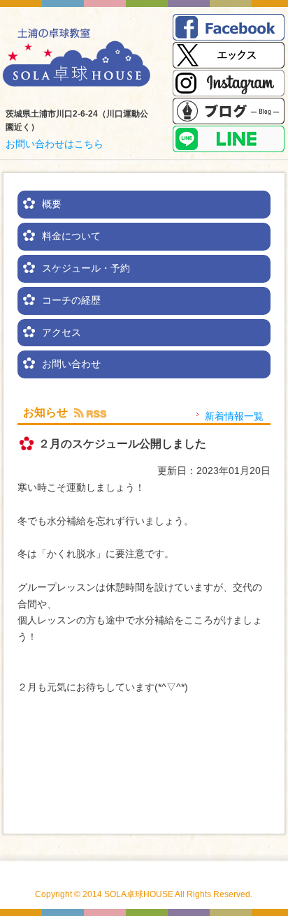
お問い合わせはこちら (54, 143)
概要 (52, 203)
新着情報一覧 (234, 416)
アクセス (61, 332)
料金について (71, 236)
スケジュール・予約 (86, 268)
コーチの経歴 (71, 300)
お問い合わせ (71, 363)
